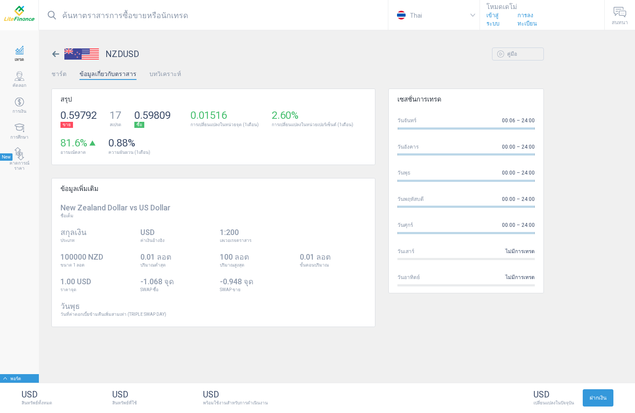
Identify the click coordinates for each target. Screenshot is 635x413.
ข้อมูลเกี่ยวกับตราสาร (108, 73)
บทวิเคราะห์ (165, 73)
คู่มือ (511, 54)
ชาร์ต (59, 73)
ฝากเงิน (598, 398)
